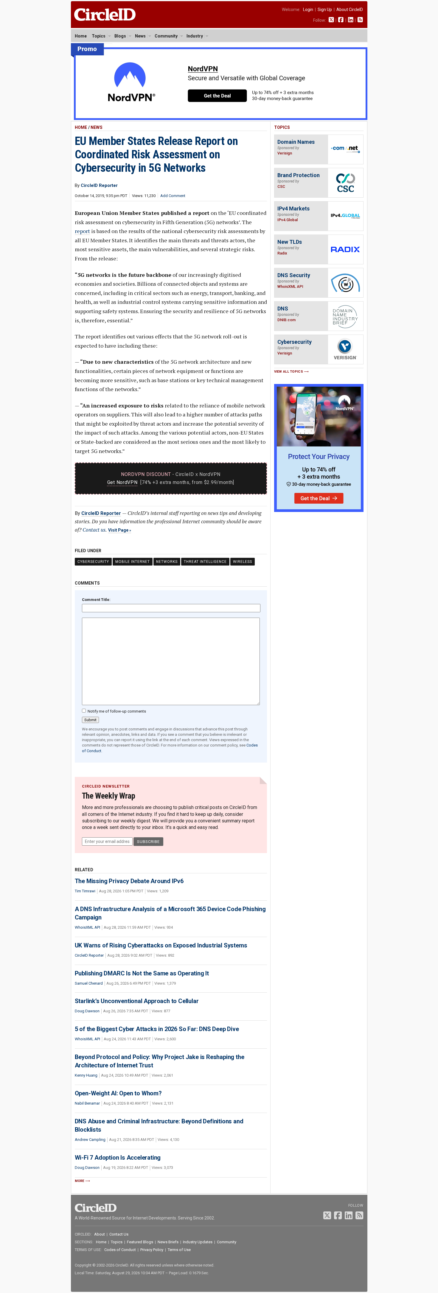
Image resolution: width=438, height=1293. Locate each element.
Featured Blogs (140, 1242)
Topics (98, 36)
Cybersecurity (93, 562)
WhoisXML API (87, 927)
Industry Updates (197, 1242)
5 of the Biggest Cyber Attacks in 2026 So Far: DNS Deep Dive (157, 1029)
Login (308, 9)
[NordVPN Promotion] (219, 118)
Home (81, 36)
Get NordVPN (122, 482)
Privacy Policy (151, 1249)
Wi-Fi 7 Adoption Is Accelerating (118, 1157)
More (79, 1181)
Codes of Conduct (120, 1249)
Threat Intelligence (205, 562)
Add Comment (172, 195)
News (140, 36)
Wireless (242, 562)
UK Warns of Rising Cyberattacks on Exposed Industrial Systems (161, 945)
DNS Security (293, 275)
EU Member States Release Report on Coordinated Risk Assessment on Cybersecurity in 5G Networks (156, 154)
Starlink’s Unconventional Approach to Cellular (137, 1001)
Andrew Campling (90, 1139)
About (99, 1234)
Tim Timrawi (85, 891)
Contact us (94, 529)
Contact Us (118, 1234)
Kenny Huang (86, 1075)
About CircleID (349, 9)
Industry (195, 36)
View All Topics (288, 372)
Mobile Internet (132, 562)
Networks (167, 562)
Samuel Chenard (89, 983)
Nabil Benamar (87, 1103)
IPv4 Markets (293, 208)
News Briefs (168, 1242)
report (82, 231)
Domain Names (296, 142)
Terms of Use (179, 1249)
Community (166, 36)
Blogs (120, 36)
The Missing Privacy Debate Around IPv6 (129, 881)
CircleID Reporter (101, 513)
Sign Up (325, 9)
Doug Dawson (87, 1011)
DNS (282, 308)
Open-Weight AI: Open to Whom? (118, 1093)
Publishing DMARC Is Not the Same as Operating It (142, 973)
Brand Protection (298, 175)
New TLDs (289, 242)
